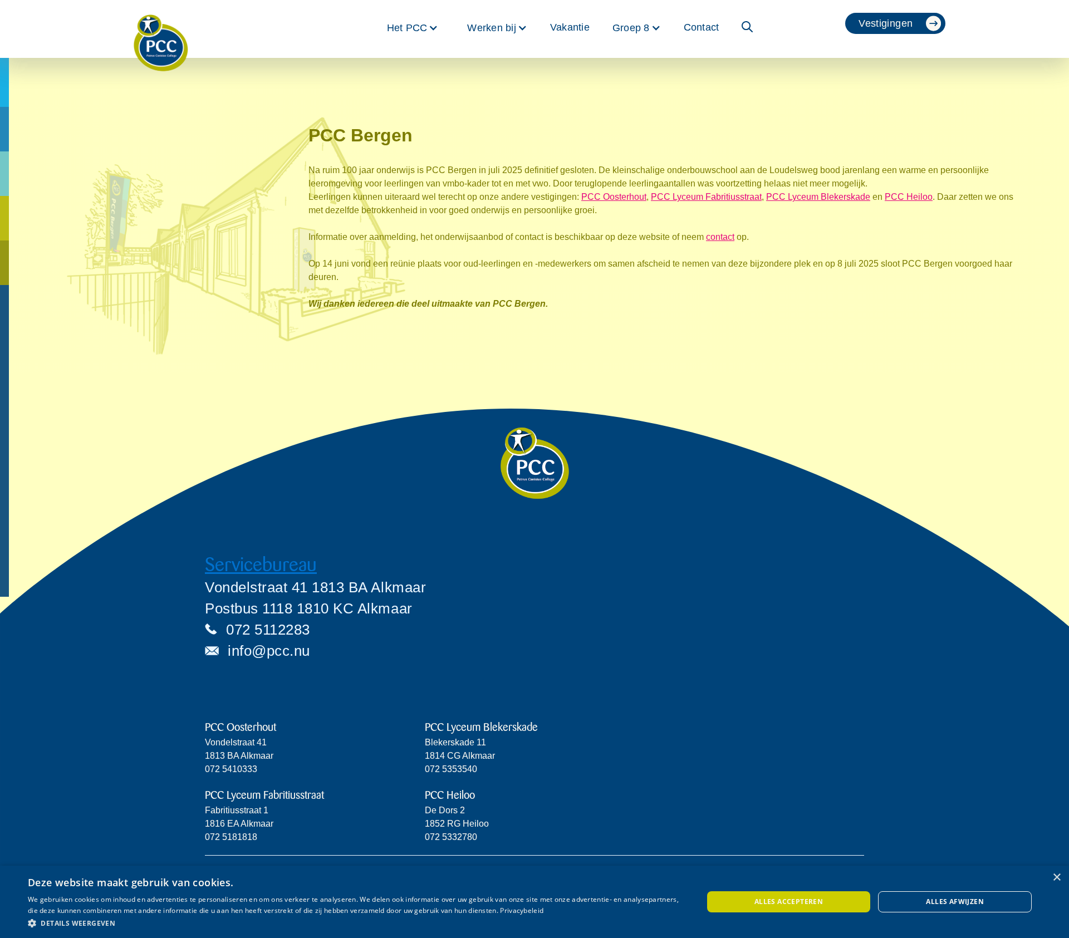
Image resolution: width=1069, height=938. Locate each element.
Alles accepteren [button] (788, 901)
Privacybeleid (521, 910)
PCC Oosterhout (613, 197)
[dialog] (534, 902)
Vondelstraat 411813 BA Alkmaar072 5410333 (239, 756)
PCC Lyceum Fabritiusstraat (706, 197)
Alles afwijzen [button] (955, 901)
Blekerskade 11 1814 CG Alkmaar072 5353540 (460, 756)
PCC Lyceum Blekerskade (818, 197)
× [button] (1056, 877)
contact (720, 237)
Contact (701, 27)
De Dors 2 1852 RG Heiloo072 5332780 (457, 824)
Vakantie (570, 27)
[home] (161, 29)
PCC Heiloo (909, 197)
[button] (412, 27)
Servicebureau (261, 564)
